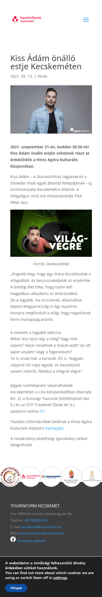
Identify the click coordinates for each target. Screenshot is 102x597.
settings (60, 577)
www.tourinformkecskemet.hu (41, 533)
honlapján (54, 428)
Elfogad (16, 588)
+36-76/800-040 (35, 520)
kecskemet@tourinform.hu (41, 526)
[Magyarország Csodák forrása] (51, 485)
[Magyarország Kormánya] (71, 485)
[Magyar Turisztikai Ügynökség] (92, 485)
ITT (42, 411)
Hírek (42, 76)
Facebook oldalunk (30, 540)
